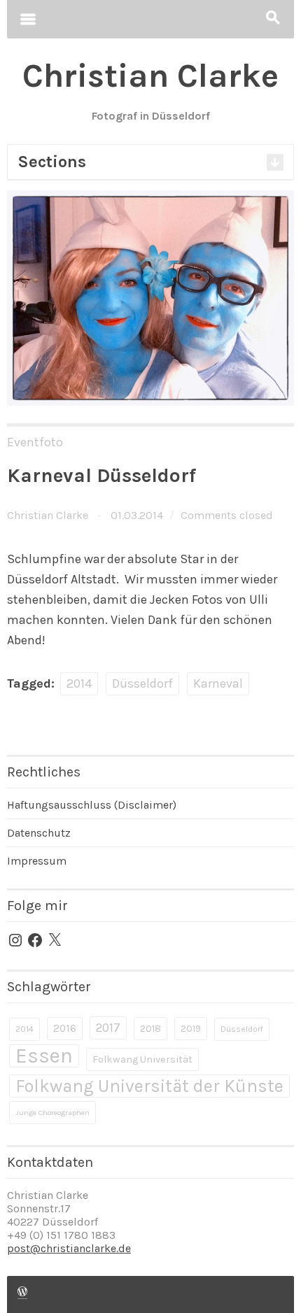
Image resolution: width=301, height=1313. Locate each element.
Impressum (36, 860)
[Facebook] (35, 940)
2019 (191, 1028)
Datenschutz (39, 832)
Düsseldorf (142, 683)
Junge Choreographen (52, 1112)
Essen (44, 1055)
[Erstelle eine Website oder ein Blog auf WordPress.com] (22, 1292)
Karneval (218, 683)
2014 (79, 683)
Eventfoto (35, 442)
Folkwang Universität (142, 1059)
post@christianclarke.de (69, 1248)
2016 (64, 1028)
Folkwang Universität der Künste (149, 1086)
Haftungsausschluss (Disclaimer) (91, 804)
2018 (150, 1029)
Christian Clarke (47, 515)
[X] (54, 940)
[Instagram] (15, 940)
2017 (108, 1028)
